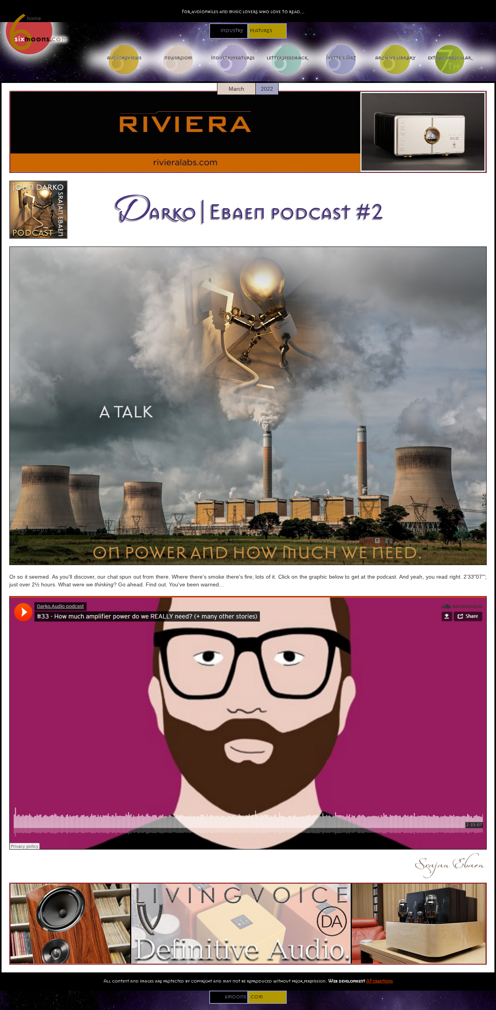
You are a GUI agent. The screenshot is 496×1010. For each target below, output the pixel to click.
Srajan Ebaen (449, 861)
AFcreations (379, 981)
